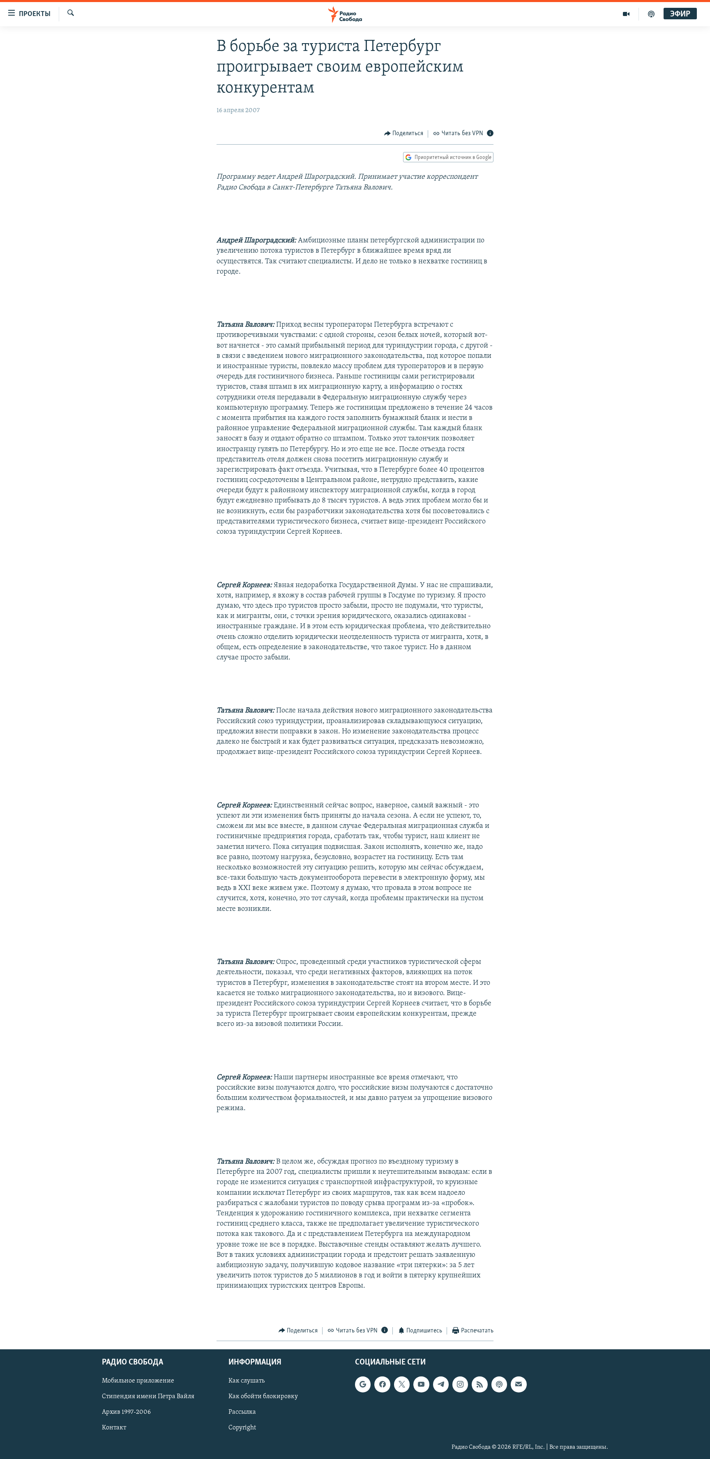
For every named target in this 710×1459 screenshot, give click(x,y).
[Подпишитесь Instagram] (460, 1384)
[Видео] (626, 14)
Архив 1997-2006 (126, 1412)
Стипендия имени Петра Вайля (148, 1397)
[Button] (404, 134)
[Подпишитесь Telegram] (441, 1384)
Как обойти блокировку (263, 1397)
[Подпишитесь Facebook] (382, 1384)
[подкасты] (651, 14)
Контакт (114, 1428)
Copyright (242, 1428)
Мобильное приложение (138, 1381)
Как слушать (246, 1381)
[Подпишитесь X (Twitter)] (402, 1384)
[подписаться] (518, 1384)
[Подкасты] (499, 1384)
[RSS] (479, 1384)
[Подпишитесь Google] (363, 1384)
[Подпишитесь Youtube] (421, 1384)
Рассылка (242, 1412)
